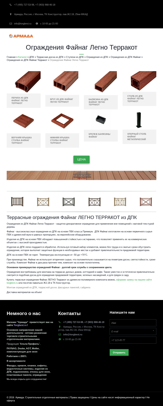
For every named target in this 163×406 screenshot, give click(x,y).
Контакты (98, 36)
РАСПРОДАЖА (64, 36)
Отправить (119, 352)
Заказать (82, 36)
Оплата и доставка (121, 36)
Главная (27, 36)
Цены (141, 36)
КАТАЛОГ (44, 36)
